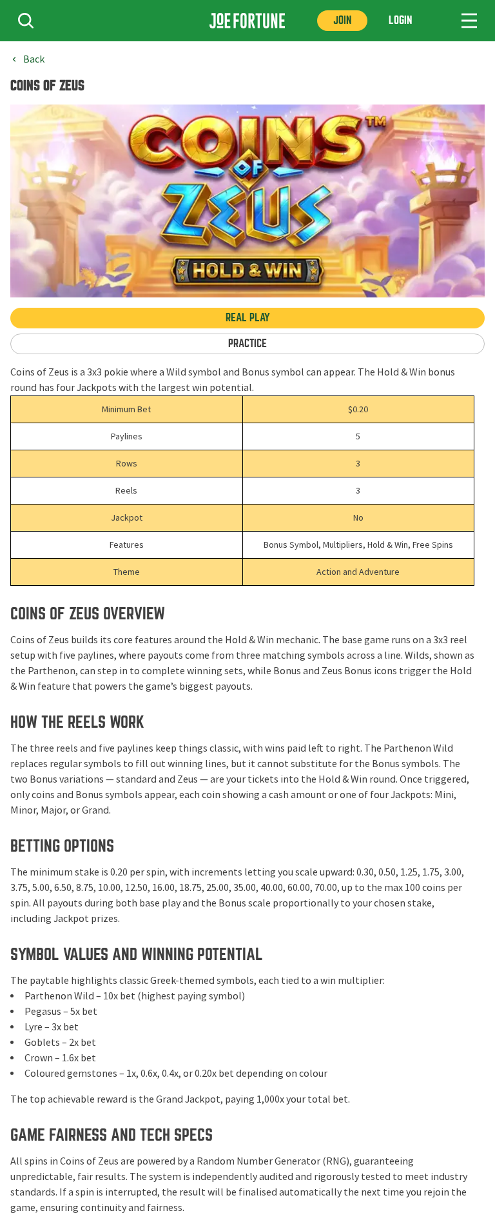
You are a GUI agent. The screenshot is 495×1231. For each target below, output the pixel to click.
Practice (247, 343)
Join (342, 20)
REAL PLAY (248, 317)
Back (33, 59)
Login (400, 20)
